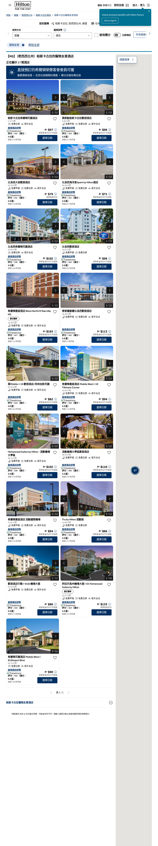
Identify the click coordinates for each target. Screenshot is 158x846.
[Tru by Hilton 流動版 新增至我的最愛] (109, 520)
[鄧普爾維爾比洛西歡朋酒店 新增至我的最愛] (109, 311)
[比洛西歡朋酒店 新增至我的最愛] (109, 247)
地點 (8, 15)
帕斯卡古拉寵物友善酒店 (66, 15)
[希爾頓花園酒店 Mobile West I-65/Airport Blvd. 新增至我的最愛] (54, 657)
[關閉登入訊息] (149, 11)
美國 (16, 15)
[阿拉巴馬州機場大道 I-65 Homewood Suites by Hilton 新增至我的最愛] (109, 584)
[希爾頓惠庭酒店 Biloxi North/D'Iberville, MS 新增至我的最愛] (54, 311)
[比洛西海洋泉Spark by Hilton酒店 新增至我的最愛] (109, 183)
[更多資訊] (55, 130)
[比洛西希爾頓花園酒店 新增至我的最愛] (54, 247)
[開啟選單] (10, 5)
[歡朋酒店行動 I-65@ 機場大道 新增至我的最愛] (54, 584)
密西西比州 (27, 15)
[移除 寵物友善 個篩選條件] (23, 45)
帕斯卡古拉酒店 (43, 15)
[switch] (117, 35)
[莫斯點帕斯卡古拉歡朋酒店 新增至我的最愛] (109, 118)
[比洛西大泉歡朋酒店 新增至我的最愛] (54, 183)
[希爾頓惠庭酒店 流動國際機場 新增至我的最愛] (54, 520)
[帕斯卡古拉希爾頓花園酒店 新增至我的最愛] (54, 118)
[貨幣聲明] (65, 30)
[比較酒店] (117, 35)
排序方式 (16, 30)
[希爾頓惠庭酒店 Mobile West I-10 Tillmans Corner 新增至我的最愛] (109, 384)
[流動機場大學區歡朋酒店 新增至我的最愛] (109, 452)
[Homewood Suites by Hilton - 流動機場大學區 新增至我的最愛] (54, 452)
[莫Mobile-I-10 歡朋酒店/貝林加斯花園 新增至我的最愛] (54, 384)
